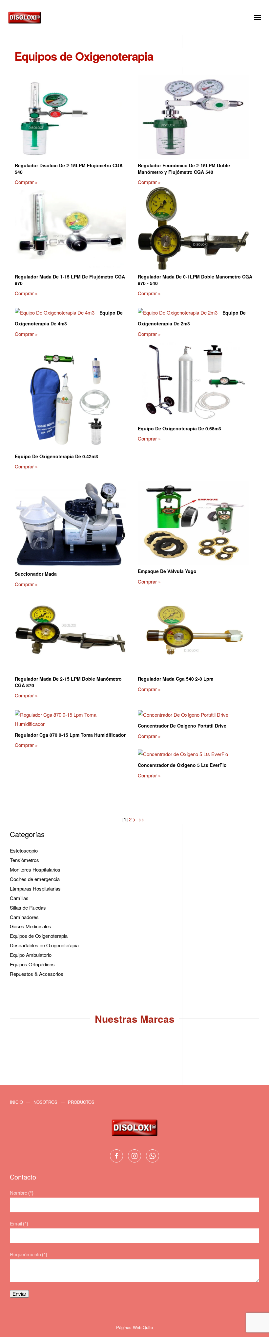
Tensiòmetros (24, 859)
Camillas (19, 898)
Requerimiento (28, 1254)
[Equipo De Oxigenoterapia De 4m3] (54, 313)
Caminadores (24, 917)
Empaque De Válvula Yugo (167, 571)
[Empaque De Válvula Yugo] (193, 523)
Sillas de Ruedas (28, 907)
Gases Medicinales (30, 926)
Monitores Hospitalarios (35, 869)
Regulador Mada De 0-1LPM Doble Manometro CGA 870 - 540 (195, 279)
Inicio (16, 1102)
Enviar (19, 1294)
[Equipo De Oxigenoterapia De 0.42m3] (70, 394)
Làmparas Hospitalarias (35, 888)
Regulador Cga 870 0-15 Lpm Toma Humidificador (70, 734)
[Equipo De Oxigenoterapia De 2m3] (177, 313)
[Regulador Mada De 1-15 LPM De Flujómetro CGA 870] (70, 229)
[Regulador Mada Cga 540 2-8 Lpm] (193, 631)
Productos (81, 1102)
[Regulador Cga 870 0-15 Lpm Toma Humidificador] (70, 720)
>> (142, 819)
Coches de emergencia (35, 878)
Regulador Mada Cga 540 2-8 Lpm (175, 678)
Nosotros (45, 1102)
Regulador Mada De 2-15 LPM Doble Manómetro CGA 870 (68, 682)
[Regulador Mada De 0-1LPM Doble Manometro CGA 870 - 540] (193, 229)
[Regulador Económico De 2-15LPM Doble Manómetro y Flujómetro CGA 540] (193, 117)
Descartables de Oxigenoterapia (44, 945)
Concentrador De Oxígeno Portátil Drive (182, 725)
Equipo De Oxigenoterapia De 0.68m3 (179, 428)
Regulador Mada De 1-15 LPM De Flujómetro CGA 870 (70, 279)
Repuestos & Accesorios (36, 973)
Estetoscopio (24, 850)
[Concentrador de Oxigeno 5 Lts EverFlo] (183, 754)
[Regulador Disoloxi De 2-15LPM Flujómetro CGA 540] (70, 117)
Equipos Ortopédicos (32, 964)
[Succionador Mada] (70, 525)
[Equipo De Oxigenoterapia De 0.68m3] (193, 381)
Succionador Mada (36, 573)
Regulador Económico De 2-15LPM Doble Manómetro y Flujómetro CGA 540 (184, 168)
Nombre (21, 1192)
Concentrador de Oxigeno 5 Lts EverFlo (182, 765)
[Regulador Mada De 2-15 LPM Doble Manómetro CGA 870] (70, 631)
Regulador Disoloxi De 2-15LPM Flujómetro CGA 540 (69, 168)
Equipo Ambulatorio (31, 954)
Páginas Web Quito (134, 1327)
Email (19, 1223)
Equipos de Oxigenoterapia (39, 935)
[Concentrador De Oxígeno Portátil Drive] (183, 715)
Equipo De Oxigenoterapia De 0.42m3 (56, 456)
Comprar (24, 181)
